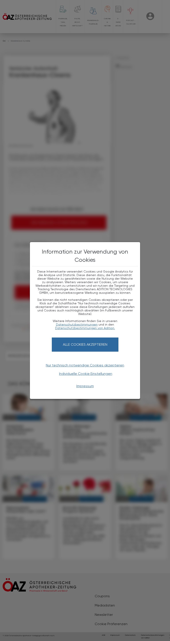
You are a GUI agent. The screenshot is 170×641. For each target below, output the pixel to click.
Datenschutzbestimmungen (77, 324)
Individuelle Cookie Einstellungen (85, 374)
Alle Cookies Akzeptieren (85, 344)
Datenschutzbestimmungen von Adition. (85, 328)
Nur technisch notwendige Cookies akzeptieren (85, 365)
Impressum (85, 386)
